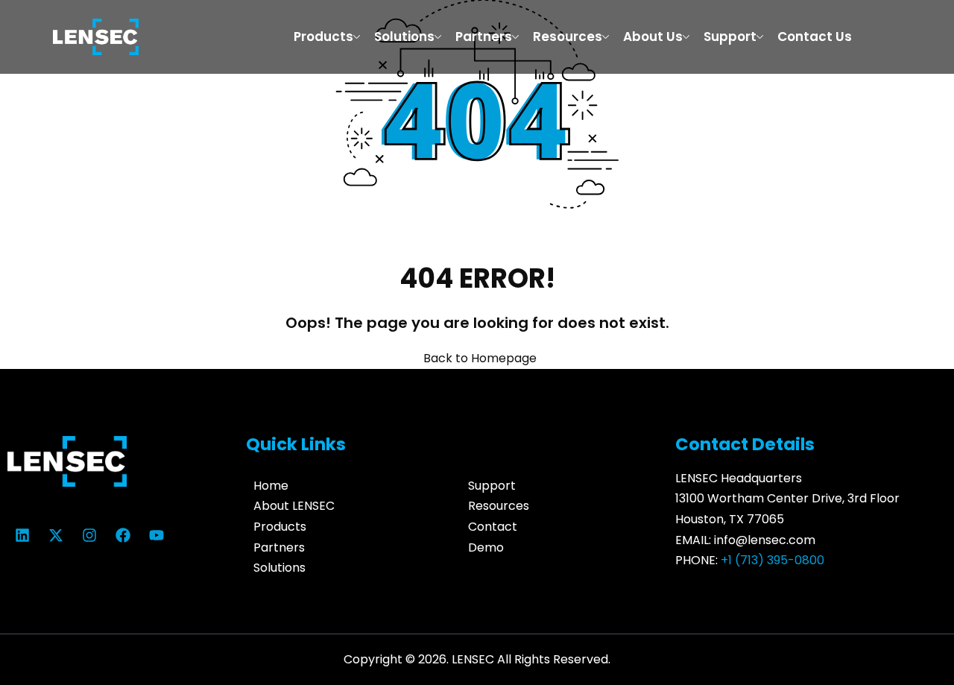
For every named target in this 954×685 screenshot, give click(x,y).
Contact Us (814, 36)
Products (323, 36)
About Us (653, 36)
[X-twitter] (56, 535)
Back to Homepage (480, 358)
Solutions (404, 36)
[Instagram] (89, 535)
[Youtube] (156, 535)
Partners (483, 36)
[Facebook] (123, 535)
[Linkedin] (22, 535)
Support (730, 36)
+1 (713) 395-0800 (772, 560)
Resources (567, 36)
